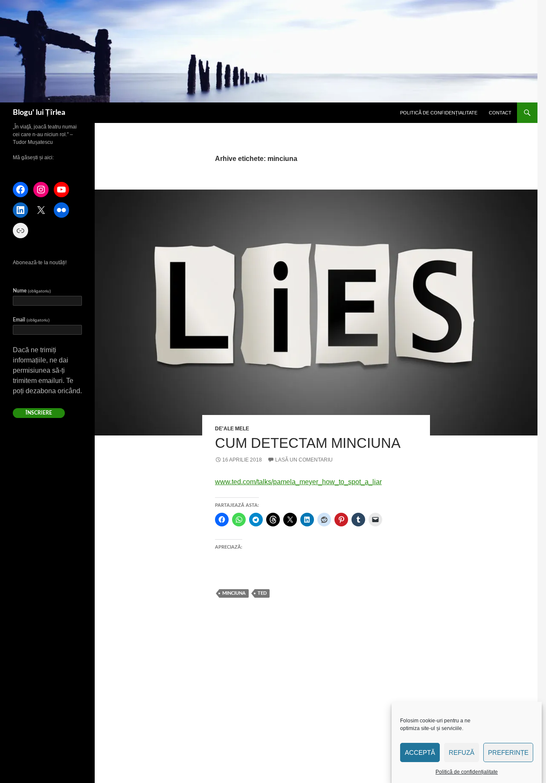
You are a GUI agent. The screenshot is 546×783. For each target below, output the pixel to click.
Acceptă (420, 752)
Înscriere (39, 412)
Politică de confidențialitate (467, 772)
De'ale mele (232, 429)
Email (31, 319)
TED (262, 593)
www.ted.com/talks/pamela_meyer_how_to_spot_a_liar (298, 481)
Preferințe (508, 752)
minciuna (234, 593)
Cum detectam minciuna (308, 443)
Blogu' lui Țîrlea (39, 113)
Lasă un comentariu (304, 460)
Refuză (461, 752)
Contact (500, 112)
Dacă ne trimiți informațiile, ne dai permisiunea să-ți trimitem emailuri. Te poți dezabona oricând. (47, 370)
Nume (32, 290)
